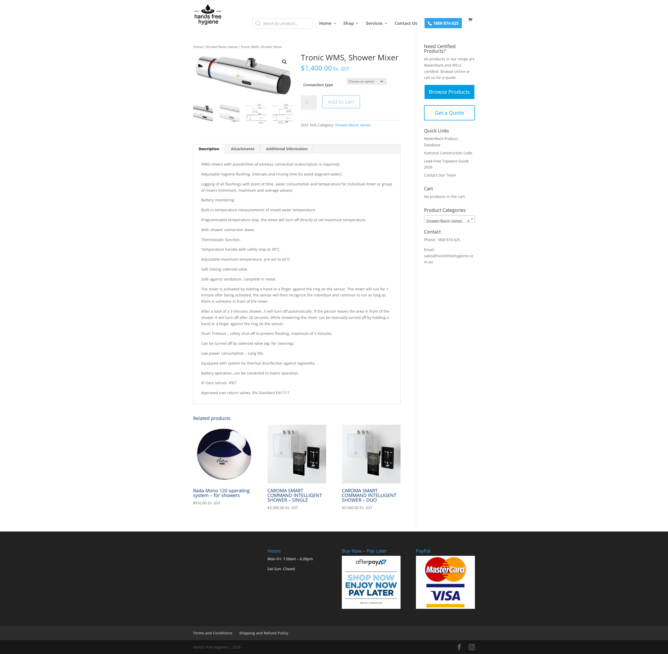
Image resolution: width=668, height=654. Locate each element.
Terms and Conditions (212, 632)
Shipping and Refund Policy (263, 632)
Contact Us (406, 23)
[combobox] (449, 219)
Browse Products (449, 91)
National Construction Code (448, 152)
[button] (284, 62)
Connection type (318, 84)
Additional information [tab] (287, 148)
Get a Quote (449, 112)
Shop (348, 23)
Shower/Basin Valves (222, 46)
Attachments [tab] (242, 148)
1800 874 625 (446, 23)
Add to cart (341, 101)
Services (374, 23)
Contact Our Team (440, 175)
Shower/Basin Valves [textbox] (447, 220)
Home (325, 23)
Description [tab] (209, 148)
